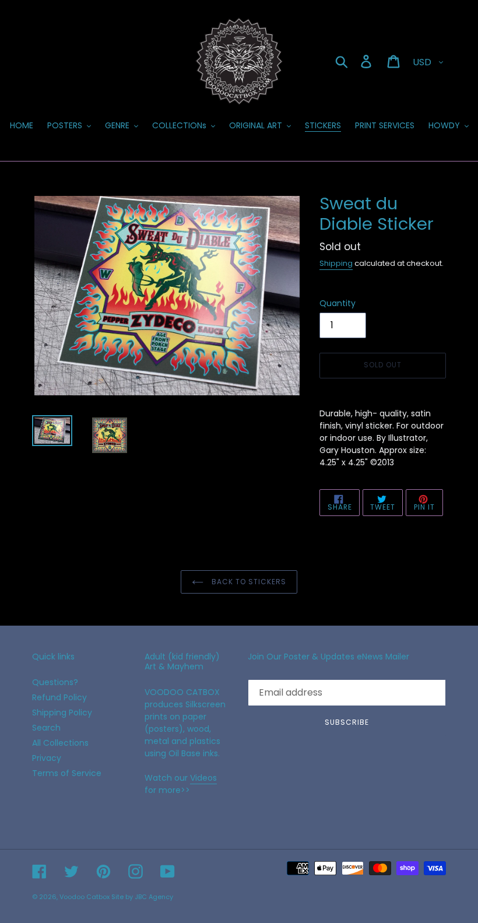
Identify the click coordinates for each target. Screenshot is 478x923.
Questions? (55, 682)
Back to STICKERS (247, 582)
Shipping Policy (62, 712)
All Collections (60, 743)
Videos (203, 778)
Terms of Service (66, 773)
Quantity (337, 303)
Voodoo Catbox (84, 896)
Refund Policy (59, 697)
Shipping (336, 263)
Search (46, 728)
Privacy (46, 758)
